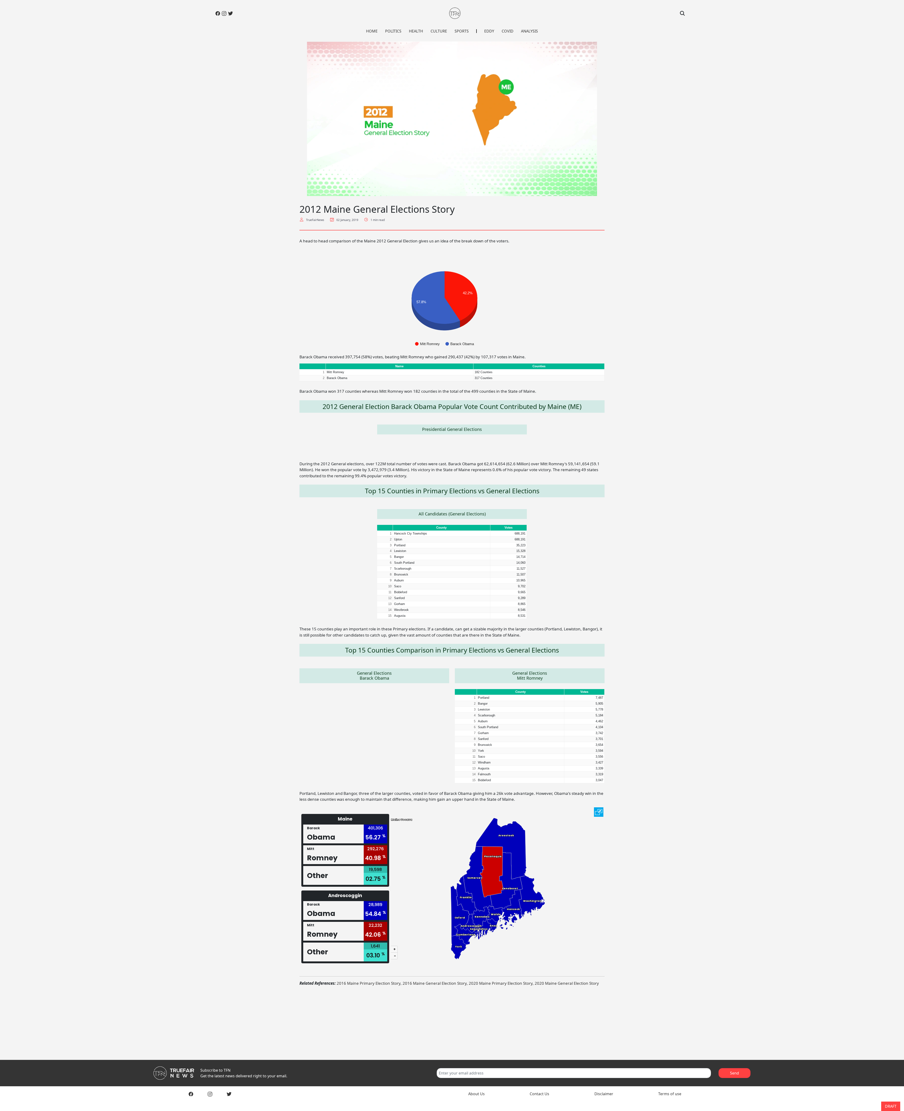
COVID (507, 31)
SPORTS (462, 31)
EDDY (489, 31)
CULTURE (439, 31)
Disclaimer (603, 1093)
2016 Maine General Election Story (435, 983)
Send (734, 1073)
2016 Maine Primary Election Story (368, 983)
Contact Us (539, 1093)
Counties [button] (539, 366)
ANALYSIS (529, 31)
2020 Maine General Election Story (567, 983)
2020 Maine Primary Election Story (501, 983)
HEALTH (416, 31)
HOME (372, 31)
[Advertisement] (452, 1023)
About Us (476, 1093)
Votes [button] (508, 527)
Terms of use (669, 1093)
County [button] (441, 527)
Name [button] (399, 366)
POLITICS (393, 31)
